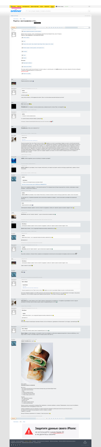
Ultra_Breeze (13, 233)
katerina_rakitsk (13, 156)
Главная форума (15, 18)
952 (46, 27)
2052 (51, 27)
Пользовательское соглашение (43, 441)
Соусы (24, 55)
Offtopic (24, 18)
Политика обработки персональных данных (67, 441)
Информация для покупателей (27, 442)
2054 (55, 27)
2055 (57, 27)
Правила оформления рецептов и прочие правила (32, 31)
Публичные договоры (54, 441)
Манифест (34, 441)
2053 (53, 27)
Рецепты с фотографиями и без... (25, 21)
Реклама (26, 441)
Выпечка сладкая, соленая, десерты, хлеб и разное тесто (33, 47)
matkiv (12, 29)
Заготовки (25, 51)
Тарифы (30, 441)
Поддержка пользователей (16, 442)
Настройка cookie (37, 442)
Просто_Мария (13, 135)
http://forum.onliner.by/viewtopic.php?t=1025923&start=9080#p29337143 (34, 184)
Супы (24, 41)
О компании (13, 441)
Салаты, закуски (26, 37)
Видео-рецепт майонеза (27, 62)
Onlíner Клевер (60, 6)
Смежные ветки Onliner (27, 66)
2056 (60, 27)
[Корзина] (89, 11)
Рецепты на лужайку (26, 73)
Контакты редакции (20, 441)
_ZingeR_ (12, 212)
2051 (49, 27)
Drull (12, 79)
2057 (62, 27)
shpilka (32, 29)
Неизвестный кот (13, 88)
